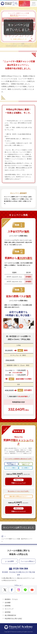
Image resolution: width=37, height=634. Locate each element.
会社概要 (7, 602)
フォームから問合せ (27, 561)
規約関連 (7, 612)
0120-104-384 (20, 568)
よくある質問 (9, 561)
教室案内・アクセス (11, 599)
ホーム (2, 536)
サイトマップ (9, 609)
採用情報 (7, 606)
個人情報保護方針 (10, 615)
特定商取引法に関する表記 (13, 618)
